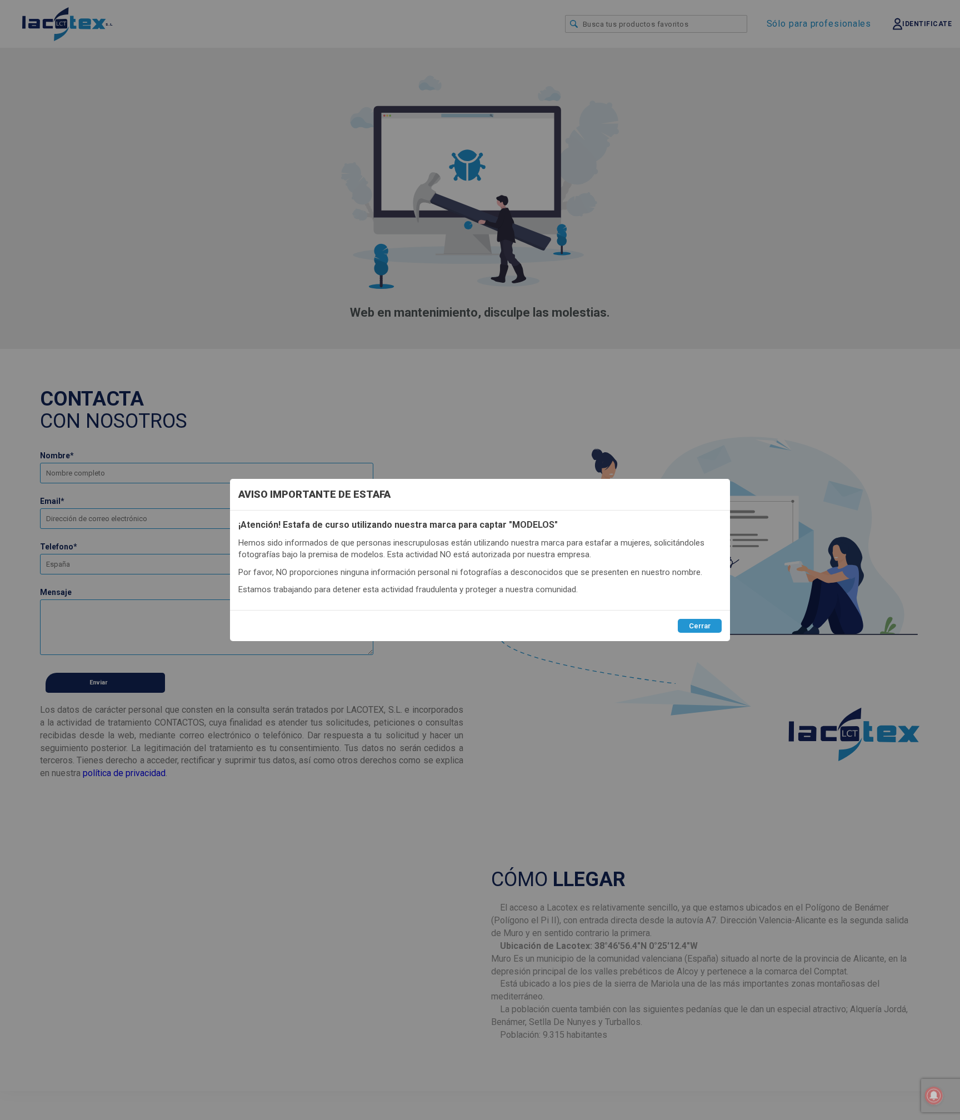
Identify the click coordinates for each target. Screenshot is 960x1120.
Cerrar (700, 626)
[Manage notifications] (934, 1095)
